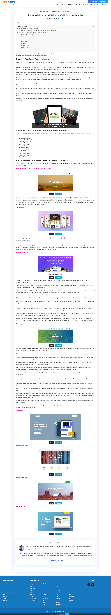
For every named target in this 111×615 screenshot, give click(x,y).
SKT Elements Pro (25, 39)
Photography (59, 604)
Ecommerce (45, 586)
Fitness (44, 594)
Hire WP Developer (7, 588)
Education (45, 588)
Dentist (31, 602)
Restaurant (70, 590)
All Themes (23, 37)
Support (96, 4)
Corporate (32, 600)
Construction (33, 598)
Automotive (32, 588)
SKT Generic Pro (25, 47)
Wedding (70, 600)
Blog (4, 594)
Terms (4, 598)
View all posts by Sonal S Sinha (55, 560)
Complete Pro (24, 50)
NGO (57, 596)
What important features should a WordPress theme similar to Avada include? (39, 30)
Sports (69, 594)
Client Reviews (87, 4)
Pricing (78, 4)
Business (32, 594)
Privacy (5, 600)
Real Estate (71, 588)
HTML (44, 602)
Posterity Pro (24, 41)
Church (31, 596)
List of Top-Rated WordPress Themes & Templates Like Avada (33, 32)
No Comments (60, 18)
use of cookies (61, 614)
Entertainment (46, 590)
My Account (103, 1)
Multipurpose (59, 590)
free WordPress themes (37, 555)
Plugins (70, 583)
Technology (71, 596)
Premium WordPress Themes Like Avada (28, 28)
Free (44, 596)
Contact (104, 4)
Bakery (31, 590)
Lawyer (57, 583)
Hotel (44, 600)
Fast (44, 592)
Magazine (58, 586)
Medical (57, 588)
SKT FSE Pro (24, 43)
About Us (5, 583)
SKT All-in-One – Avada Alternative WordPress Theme (34, 34)
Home (56, 4)
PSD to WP (6, 590)
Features (70, 4)
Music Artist (58, 592)
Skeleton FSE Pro (25, 45)
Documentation (93, 1)
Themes (63, 4)
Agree (67, 614)
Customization (6, 586)
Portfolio (70, 586)
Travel (69, 598)
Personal (58, 602)
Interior (44, 604)
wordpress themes (46, 11)
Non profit (58, 598)
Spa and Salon (71, 592)
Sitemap (5, 596)
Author (31, 586)
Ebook (44, 583)
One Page (58, 600)
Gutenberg (45, 598)
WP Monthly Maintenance (9, 592)
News (57, 594)
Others (31, 584)
